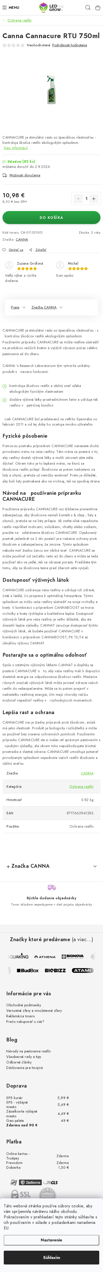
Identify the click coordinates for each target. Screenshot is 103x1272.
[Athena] (45, 956)
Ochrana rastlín (82, 786)
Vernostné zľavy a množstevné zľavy (34, 1010)
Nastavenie (51, 1240)
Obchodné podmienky (23, 1005)
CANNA (22, 239)
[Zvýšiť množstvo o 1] (93, 198)
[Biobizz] (58, 970)
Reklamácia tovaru (20, 1016)
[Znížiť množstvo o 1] (78, 198)
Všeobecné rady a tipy (23, 1056)
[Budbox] (30, 970)
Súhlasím (51, 1257)
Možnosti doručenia (25, 175)
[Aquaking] (17, 956)
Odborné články (19, 1062)
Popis (15, 307)
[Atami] (85, 970)
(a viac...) (82, 940)
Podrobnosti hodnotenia (69, 45)
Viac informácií (16, 147)
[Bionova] (72, 956)
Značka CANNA (44, 307)
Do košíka (52, 217)
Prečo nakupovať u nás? (25, 1021)
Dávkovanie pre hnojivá (24, 1067)
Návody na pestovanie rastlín (28, 1051)
